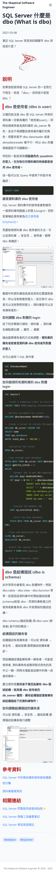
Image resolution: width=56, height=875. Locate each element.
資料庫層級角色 (12, 791)
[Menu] (50, 5)
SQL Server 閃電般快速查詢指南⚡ (24, 808)
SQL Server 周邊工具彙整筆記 (21, 816)
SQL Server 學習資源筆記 (18, 825)
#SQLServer (27, 839)
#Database (10, 839)
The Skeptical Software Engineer (18, 5)
